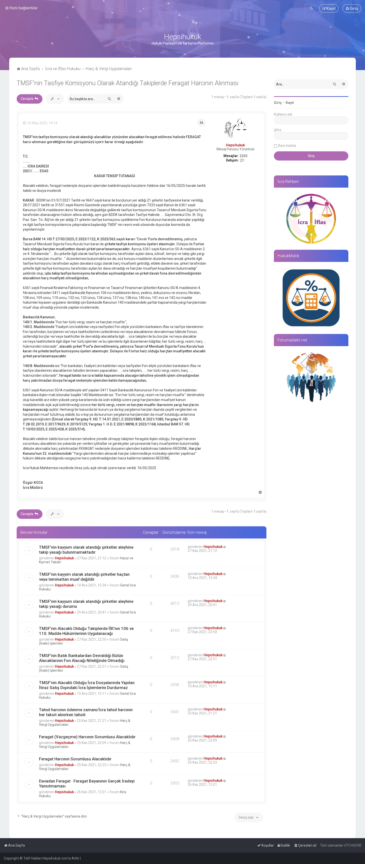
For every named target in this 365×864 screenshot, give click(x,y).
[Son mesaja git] (224, 547)
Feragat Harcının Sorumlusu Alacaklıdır (75, 758)
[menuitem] (351, 8)
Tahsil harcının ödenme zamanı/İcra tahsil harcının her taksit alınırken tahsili (86, 712)
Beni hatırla (287, 146)
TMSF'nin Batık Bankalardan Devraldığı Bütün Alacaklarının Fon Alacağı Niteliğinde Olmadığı (81, 658)
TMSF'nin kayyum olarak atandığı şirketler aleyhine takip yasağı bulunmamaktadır (86, 550)
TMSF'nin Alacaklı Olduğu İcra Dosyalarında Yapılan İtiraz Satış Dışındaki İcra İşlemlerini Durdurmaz (87, 685)
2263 (244, 156)
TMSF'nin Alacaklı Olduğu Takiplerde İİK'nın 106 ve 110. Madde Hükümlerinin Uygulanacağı (86, 631)
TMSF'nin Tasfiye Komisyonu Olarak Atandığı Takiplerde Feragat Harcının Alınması (127, 83)
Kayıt (290, 103)
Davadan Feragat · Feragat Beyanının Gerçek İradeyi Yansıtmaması (87, 783)
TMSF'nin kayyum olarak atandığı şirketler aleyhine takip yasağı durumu (86, 604)
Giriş (278, 103)
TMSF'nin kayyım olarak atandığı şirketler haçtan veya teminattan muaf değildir (84, 577)
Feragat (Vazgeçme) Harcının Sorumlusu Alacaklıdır (87, 736)
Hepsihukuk (235, 145)
